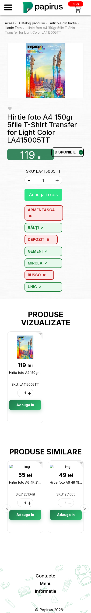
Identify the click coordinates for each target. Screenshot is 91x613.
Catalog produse (32, 23)
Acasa (9, 23)
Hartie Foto (14, 28)
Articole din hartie (64, 23)
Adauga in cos (43, 194)
